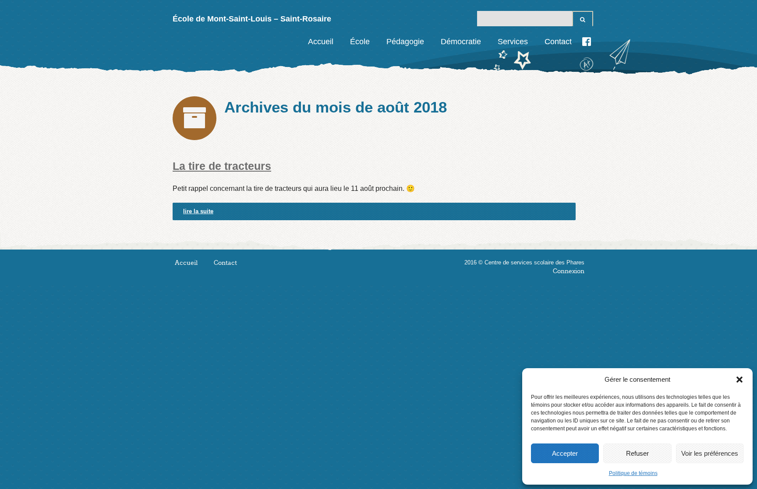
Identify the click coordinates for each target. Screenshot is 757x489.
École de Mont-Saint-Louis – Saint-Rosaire (252, 18)
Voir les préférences (709, 453)
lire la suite (198, 211)
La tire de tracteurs (222, 166)
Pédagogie (405, 41)
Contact (558, 41)
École (360, 41)
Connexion (568, 271)
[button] (739, 379)
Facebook (586, 41)
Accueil (320, 41)
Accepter (565, 453)
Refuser (637, 453)
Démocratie (461, 41)
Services (513, 41)
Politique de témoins (633, 473)
